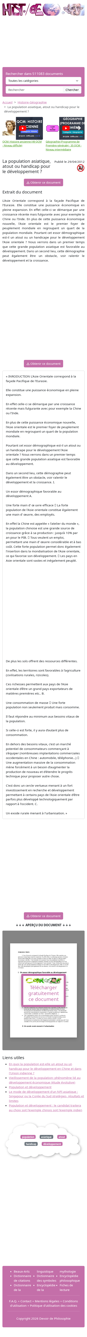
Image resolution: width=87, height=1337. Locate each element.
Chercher (72, 90)
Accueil (7, 102)
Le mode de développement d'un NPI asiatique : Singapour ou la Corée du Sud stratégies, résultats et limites (46, 1096)
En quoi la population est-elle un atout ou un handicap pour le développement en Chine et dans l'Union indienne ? (45, 1068)
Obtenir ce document (45, 182)
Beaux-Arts (22, 1271)
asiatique (46, 1136)
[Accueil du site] (43, 7)
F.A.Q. (13, 1301)
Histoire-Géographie (32, 102)
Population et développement (30, 1087)
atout (62, 1136)
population (28, 1136)
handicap (31, 1143)
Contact (25, 1301)
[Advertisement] (43, 41)
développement (52, 1143)
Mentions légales (47, 1301)
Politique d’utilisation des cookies (53, 1305)
